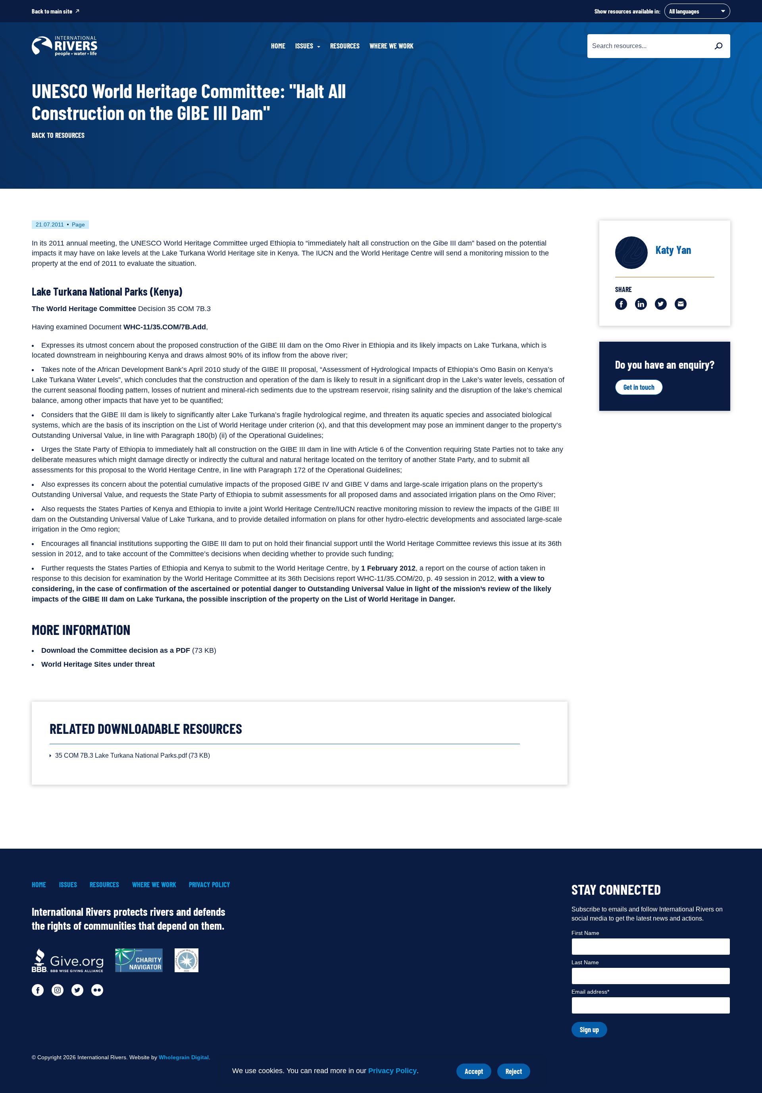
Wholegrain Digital (184, 1057)
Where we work (391, 45)
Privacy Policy (392, 1071)
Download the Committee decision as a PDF (115, 650)
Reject (518, 1073)
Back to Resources (58, 135)
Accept (478, 1073)
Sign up (589, 1029)
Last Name (585, 962)
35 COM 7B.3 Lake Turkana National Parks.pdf (132, 755)
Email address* (590, 992)
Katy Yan (673, 249)
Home (278, 45)
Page (78, 224)
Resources (345, 45)
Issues (68, 884)
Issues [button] (304, 45)
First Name (585, 933)
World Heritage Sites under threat (98, 664)
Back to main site (52, 11)
